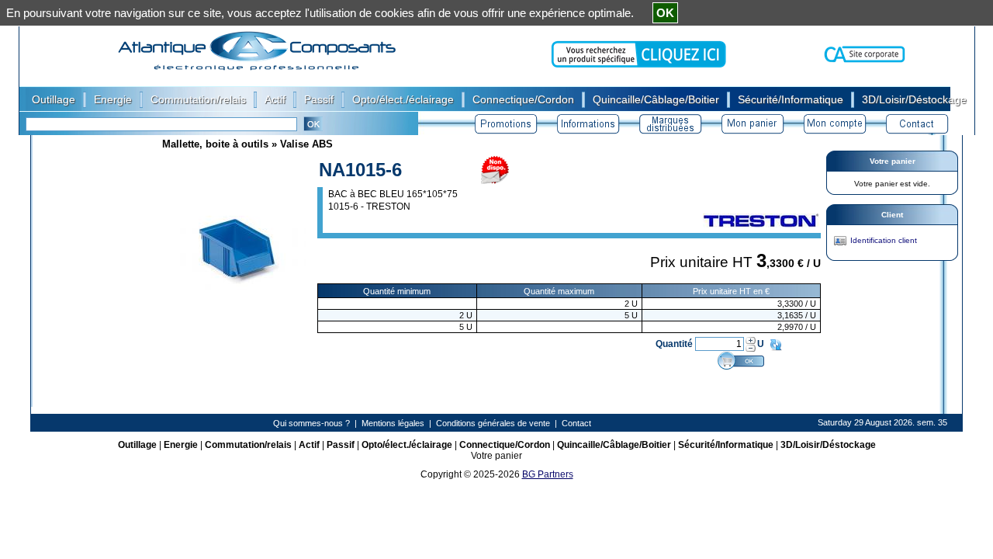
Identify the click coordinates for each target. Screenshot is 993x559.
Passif (341, 444)
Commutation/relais (248, 444)
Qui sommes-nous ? (311, 423)
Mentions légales (393, 423)
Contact (576, 423)
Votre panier (892, 161)
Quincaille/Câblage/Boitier (614, 444)
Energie (181, 444)
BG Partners (547, 474)
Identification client (883, 240)
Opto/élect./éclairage (407, 444)
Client (892, 214)
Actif (309, 444)
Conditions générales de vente (493, 423)
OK (665, 12)
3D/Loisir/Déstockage (828, 444)
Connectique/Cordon (504, 444)
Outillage (137, 444)
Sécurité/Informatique (725, 444)
